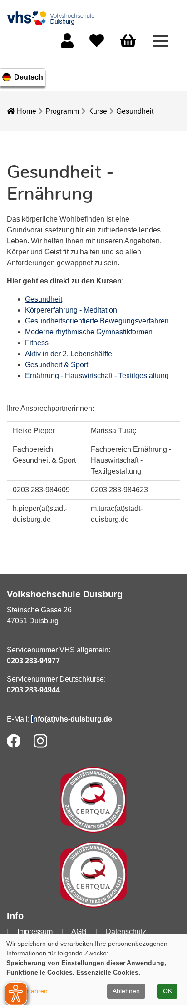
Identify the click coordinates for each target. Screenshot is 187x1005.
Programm (62, 111)
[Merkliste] (96, 43)
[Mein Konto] (67, 43)
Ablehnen (126, 991)
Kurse (97, 111)
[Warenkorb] (128, 41)
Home (25, 111)
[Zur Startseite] (52, 17)
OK (167, 991)
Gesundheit (134, 111)
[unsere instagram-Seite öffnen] (40, 741)
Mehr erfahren (27, 991)
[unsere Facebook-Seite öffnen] (13, 741)
